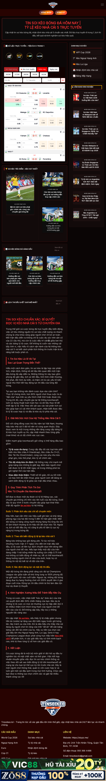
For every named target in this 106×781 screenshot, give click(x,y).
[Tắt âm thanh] (63, 80)
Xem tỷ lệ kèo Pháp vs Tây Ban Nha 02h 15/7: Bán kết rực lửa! (90, 198)
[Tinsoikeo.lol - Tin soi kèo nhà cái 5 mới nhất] (53, 4)
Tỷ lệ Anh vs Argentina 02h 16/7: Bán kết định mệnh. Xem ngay (90, 181)
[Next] (60, 59)
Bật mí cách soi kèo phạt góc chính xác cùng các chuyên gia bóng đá (20, 209)
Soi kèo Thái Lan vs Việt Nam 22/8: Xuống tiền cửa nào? (90, 97)
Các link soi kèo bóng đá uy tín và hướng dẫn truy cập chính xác (52, 194)
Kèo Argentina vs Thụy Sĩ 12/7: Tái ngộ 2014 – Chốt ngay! (90, 215)
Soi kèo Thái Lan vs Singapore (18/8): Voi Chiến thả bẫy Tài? (90, 131)
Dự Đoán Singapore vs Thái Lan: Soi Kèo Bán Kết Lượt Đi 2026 (90, 164)
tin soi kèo (26, 505)
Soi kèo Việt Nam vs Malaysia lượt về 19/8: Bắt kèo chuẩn (90, 114)
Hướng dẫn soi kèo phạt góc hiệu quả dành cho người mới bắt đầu (14, 279)
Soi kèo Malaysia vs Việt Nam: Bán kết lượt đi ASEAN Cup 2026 (90, 148)
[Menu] (102, 4)
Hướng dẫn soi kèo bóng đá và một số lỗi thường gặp (53, 228)
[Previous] (8, 59)
